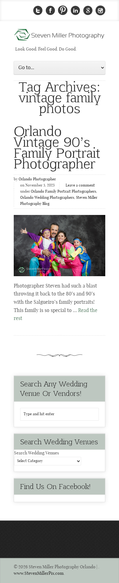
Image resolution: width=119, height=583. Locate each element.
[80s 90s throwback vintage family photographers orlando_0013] (59, 245)
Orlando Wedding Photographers (47, 198)
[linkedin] (75, 11)
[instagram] (100, 11)
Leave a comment (80, 185)
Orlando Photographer (37, 179)
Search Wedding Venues (36, 453)
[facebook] (50, 11)
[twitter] (38, 11)
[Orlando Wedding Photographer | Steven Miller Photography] (59, 36)
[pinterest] (63, 11)
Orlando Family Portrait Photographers (63, 192)
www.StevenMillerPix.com (39, 573)
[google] (88, 11)
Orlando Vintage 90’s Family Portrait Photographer (57, 146)
